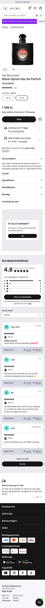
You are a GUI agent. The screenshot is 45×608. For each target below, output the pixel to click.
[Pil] (41, 497)
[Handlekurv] (40, 8)
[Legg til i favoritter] (40, 119)
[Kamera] (37, 15)
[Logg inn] (29, 8)
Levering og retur (10, 201)
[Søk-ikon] (41, 15)
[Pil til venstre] (33, 497)
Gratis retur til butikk (22, 2)
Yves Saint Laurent (10, 75)
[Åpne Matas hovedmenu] (5, 8)
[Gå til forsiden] (15, 8)
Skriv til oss (7, 591)
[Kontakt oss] (39, 602)
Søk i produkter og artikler (14, 15)
